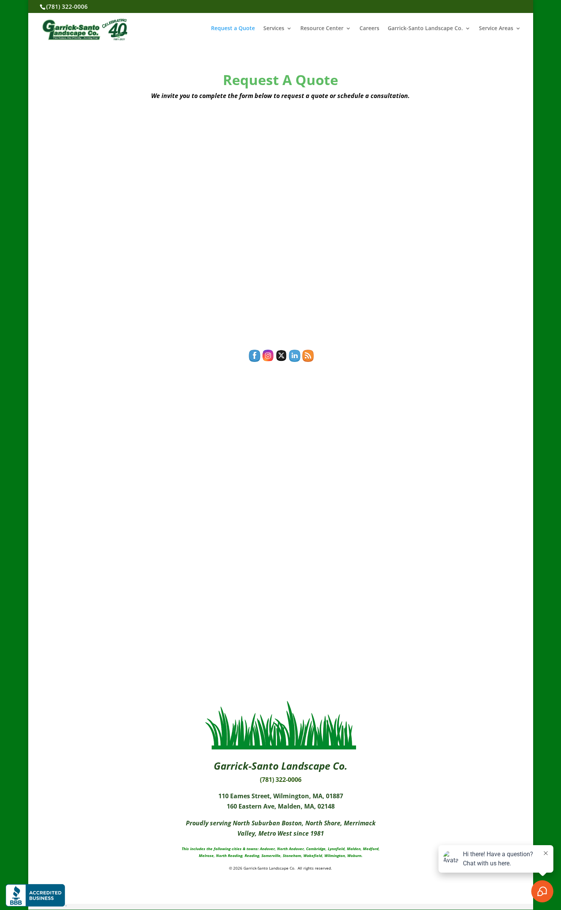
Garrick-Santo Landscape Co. (425, 29)
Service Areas (496, 29)
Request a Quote (233, 29)
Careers (369, 29)
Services (273, 29)
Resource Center (321, 29)
